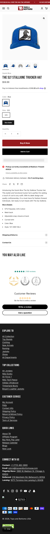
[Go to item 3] (20, 66)
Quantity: (5, 129)
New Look (6, 449)
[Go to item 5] (35, 66)
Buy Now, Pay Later (11, 439)
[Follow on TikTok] (29, 491)
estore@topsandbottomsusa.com (23, 468)
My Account (7, 402)
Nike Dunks (7, 374)
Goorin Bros (6, 73)
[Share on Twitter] (14, 184)
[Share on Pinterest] (18, 184)
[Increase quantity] (18, 133)
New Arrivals (7, 345)
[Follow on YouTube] (25, 491)
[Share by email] (22, 184)
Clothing (6, 342)
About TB (6, 433)
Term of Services (9, 420)
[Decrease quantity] (5, 133)
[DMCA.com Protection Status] (25, 526)
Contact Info (7, 408)
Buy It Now (25, 143)
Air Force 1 (7, 377)
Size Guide (8, 122)
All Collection (8, 336)
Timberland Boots (10, 386)
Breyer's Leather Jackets (13, 389)
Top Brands (7, 339)
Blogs (4, 445)
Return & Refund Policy (12, 414)
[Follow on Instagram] (12, 491)
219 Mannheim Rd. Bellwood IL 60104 (28, 477)
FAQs (4, 405)
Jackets (5, 351)
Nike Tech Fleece (9, 380)
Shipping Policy (9, 411)
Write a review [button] (25, 307)
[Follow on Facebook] (3, 491)
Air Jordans (7, 371)
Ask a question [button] (25, 313)
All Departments (9, 357)
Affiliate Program (9, 437)
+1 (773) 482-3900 (19, 465)
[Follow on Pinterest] (21, 491)
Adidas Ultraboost (10, 383)
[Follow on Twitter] (8, 491)
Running (5, 348)
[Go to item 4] (28, 66)
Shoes (5, 354)
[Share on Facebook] (10, 184)
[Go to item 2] (13, 66)
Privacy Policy (8, 417)
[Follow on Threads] (16, 491)
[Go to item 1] (5, 66)
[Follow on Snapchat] (34, 491)
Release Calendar (10, 443)
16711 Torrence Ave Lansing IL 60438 (27, 480)
